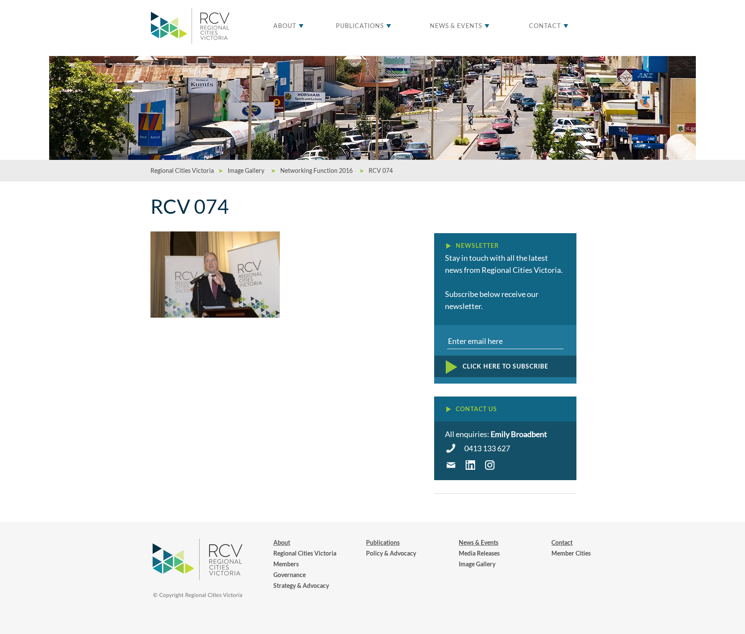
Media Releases (479, 553)
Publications (360, 25)
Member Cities (571, 553)
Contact (545, 25)
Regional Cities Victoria (304, 553)
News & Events (456, 25)
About (284, 25)
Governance (289, 574)
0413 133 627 (487, 448)
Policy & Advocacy (391, 553)
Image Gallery (477, 564)
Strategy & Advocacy (301, 585)
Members (286, 564)
